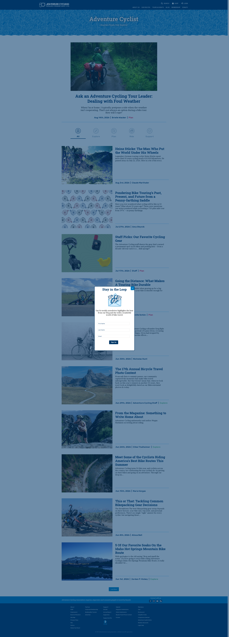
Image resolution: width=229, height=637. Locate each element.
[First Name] (114, 320)
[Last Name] (114, 326)
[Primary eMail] (114, 332)
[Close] (132, 288)
